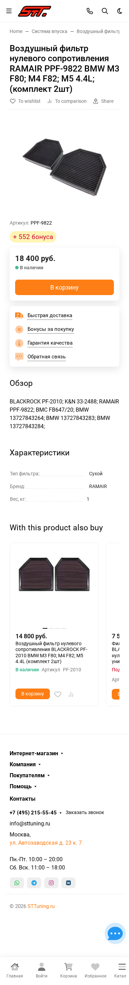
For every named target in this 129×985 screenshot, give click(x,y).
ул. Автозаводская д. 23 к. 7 (46, 843)
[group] (64, 167)
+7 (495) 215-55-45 (33, 813)
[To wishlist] (58, 694)
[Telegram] (34, 882)
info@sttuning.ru (30, 823)
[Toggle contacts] (90, 11)
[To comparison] (71, 694)
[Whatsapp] (17, 882)
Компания (23, 764)
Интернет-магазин (34, 753)
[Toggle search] (105, 11)
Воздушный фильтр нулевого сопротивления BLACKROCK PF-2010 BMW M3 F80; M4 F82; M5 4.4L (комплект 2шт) (51, 652)
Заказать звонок (85, 812)
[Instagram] (51, 882)
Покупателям (27, 775)
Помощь (21, 786)
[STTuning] (34, 10)
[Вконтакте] (68, 882)
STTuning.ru (41, 906)
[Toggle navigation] (9, 11)
